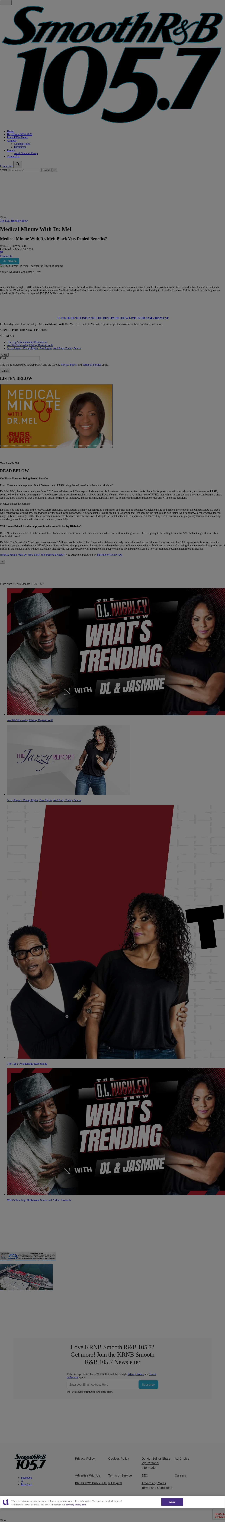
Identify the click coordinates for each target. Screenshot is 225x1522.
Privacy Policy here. (76, 1504)
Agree (172, 1501)
